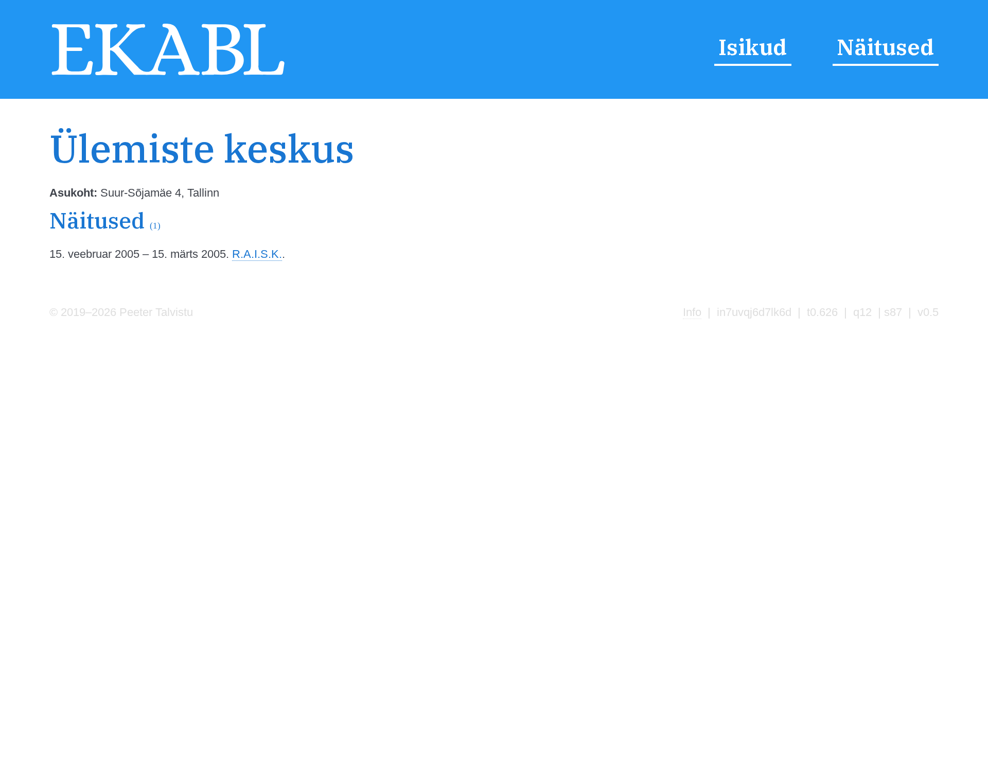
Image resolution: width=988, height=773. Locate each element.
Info (692, 312)
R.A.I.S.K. (257, 254)
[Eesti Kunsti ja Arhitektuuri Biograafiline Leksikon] (168, 75)
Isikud (752, 46)
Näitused (885, 46)
